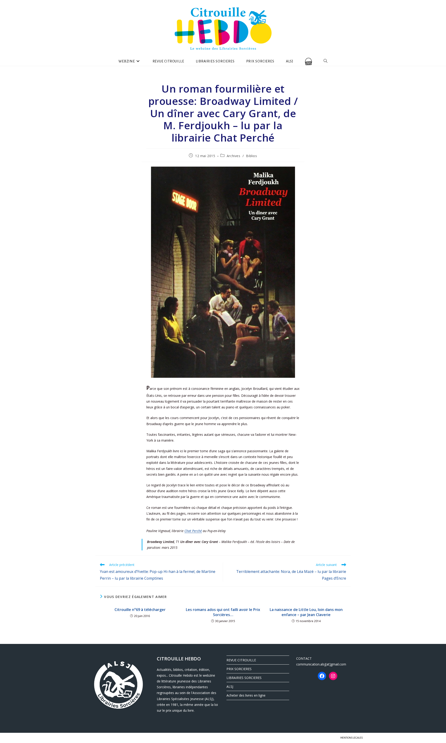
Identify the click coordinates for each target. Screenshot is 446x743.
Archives (233, 156)
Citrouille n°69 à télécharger (140, 609)
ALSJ (229, 686)
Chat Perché (193, 531)
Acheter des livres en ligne (246, 695)
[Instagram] (333, 676)
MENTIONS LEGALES (351, 737)
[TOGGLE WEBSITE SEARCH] (325, 61)
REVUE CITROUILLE (241, 660)
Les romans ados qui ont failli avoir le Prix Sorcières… (223, 612)
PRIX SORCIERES (239, 669)
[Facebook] (322, 676)
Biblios (251, 156)
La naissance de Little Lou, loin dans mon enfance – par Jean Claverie (306, 612)
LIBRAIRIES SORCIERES (244, 677)
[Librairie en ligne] (308, 61)
